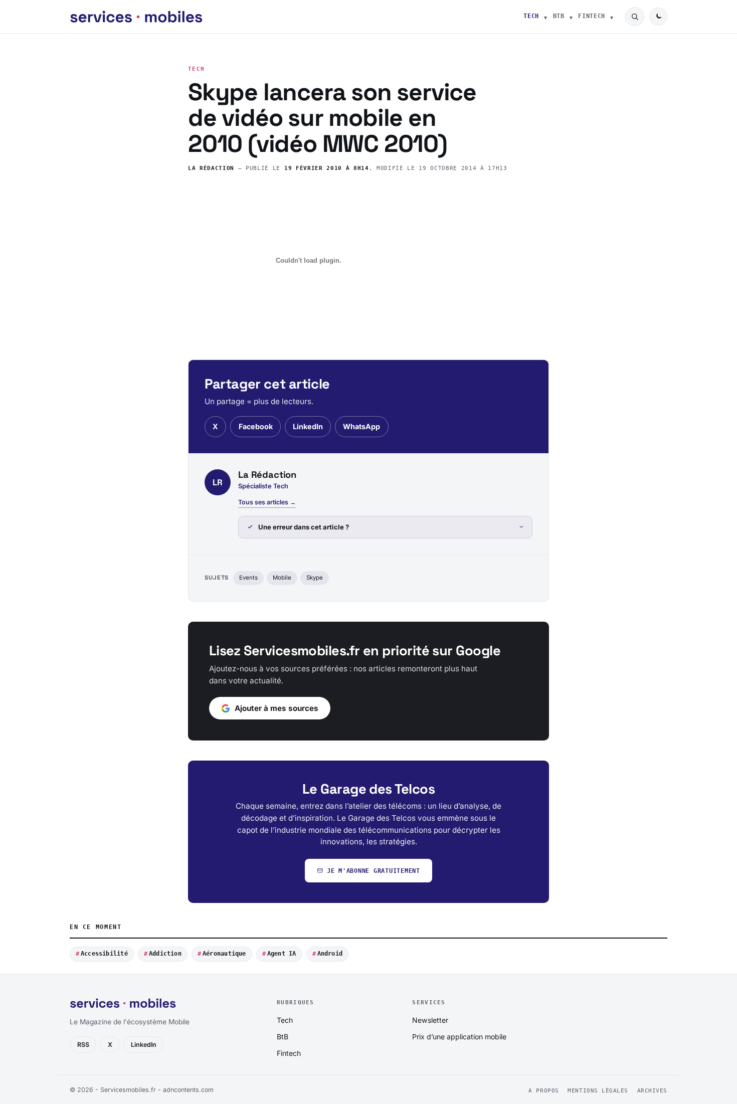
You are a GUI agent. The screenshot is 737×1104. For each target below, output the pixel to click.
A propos (543, 1090)
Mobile (282, 577)
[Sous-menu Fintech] (611, 17)
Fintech (591, 16)
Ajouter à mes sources (276, 708)
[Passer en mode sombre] (658, 17)
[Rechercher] (634, 16)
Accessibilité (104, 953)
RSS (83, 1044)
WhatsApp (361, 426)
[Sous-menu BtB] (571, 17)
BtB (559, 16)
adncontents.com (188, 1089)
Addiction (165, 953)
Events (248, 577)
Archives (652, 1090)
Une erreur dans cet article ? (303, 527)
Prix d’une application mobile (459, 1036)
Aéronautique (224, 953)
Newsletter (430, 1020)
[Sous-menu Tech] (545, 17)
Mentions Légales (598, 1090)
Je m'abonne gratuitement (373, 870)
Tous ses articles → (267, 502)
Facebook (256, 426)
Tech (531, 16)
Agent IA (281, 953)
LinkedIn (308, 426)
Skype (314, 577)
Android (330, 953)
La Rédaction (211, 168)
